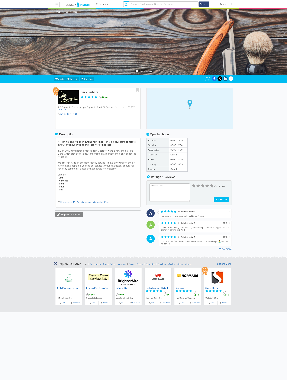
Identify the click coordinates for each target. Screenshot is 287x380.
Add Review (221, 199)
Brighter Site (122, 288)
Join (231, 4)
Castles (171, 264)
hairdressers (85, 202)
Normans (179, 288)
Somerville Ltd (211, 288)
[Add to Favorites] (137, 90)
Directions (63, 109)
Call (63, 303)
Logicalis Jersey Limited (157, 288)
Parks (131, 264)
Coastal (139, 264)
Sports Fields (109, 264)
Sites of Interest (184, 264)
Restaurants (95, 264)
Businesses (71, 12)
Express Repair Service (97, 288)
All (86, 264)
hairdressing (97, 202)
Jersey (102, 4)
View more (225, 249)
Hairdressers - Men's (69, 202)
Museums (122, 264)
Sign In (222, 4)
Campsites (150, 264)
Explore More (224, 264)
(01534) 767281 (69, 114)
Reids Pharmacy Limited (67, 288)
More (106, 202)
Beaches (162, 264)
